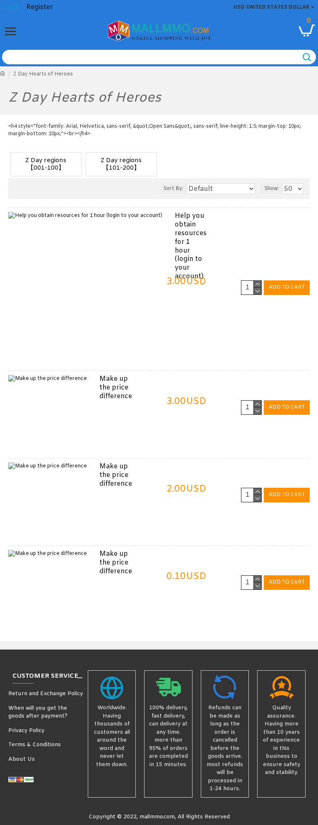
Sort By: (173, 188)
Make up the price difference (115, 388)
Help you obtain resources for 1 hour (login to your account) (191, 246)
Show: (272, 188)
